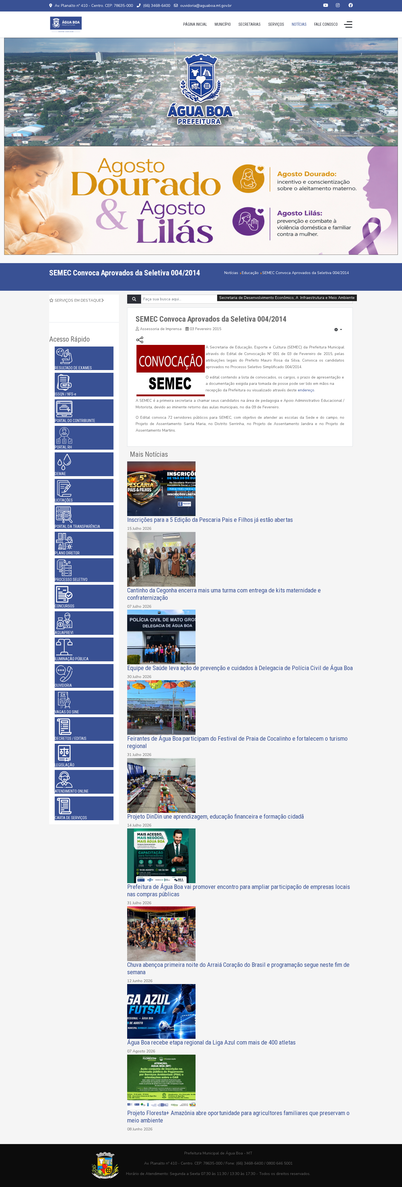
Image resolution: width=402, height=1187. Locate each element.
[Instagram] (338, 5)
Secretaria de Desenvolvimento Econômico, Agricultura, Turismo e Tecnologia (287, 297)
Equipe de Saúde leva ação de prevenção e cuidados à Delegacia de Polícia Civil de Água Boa (240, 667)
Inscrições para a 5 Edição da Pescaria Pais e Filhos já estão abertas (210, 519)
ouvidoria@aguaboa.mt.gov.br (206, 5)
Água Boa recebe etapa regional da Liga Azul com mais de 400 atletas (211, 1042)
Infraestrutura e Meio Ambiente (327, 297)
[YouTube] (325, 5)
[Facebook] (350, 5)
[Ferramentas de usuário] (338, 330)
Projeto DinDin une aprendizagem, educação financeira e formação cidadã (215, 816)
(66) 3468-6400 (156, 5)
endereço (306, 390)
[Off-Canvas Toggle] (348, 24)
